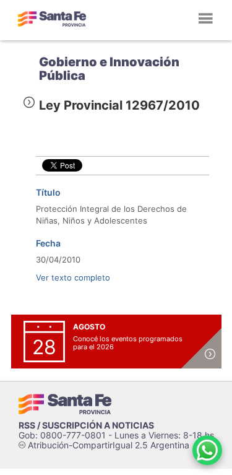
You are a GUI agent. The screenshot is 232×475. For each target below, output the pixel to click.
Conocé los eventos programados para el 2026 (128, 342)
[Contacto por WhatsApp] (207, 450)
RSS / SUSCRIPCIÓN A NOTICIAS (86, 425)
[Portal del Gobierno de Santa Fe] (52, 18)
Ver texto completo (73, 277)
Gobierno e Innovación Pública (109, 68)
